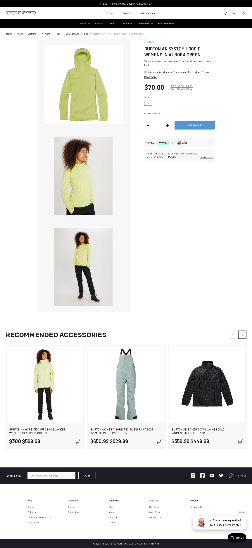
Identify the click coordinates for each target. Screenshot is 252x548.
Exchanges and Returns (39, 517)
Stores (71, 507)
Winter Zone (155, 517)
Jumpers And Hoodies (77, 33)
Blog (111, 507)
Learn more (206, 157)
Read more (150, 76)
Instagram (114, 512)
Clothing (82, 23)
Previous (233, 335)
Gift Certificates (166, 23)
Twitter (112, 522)
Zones (127, 13)
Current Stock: (153, 113)
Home (9, 33)
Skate (126, 23)
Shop (30, 507)
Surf (97, 23)
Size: (147, 97)
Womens (46, 33)
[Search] (225, 13)
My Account (33, 522)
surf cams (146, 13)
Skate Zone (154, 512)
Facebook (114, 517)
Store (110, 13)
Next (242, 335)
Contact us (73, 512)
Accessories (143, 23)
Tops (58, 33)
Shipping (32, 512)
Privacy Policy (197, 507)
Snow (111, 23)
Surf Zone (154, 507)
